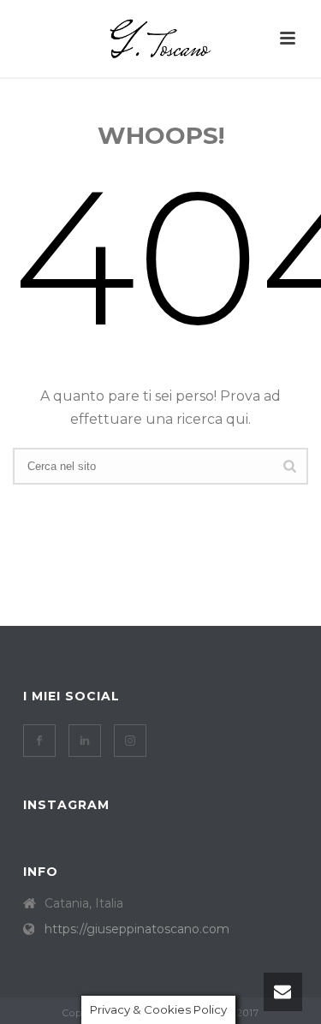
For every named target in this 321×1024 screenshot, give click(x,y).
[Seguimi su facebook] (39, 740)
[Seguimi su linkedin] (84, 740)
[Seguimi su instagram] (130, 740)
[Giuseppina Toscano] (160, 38)
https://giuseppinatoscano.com (137, 929)
